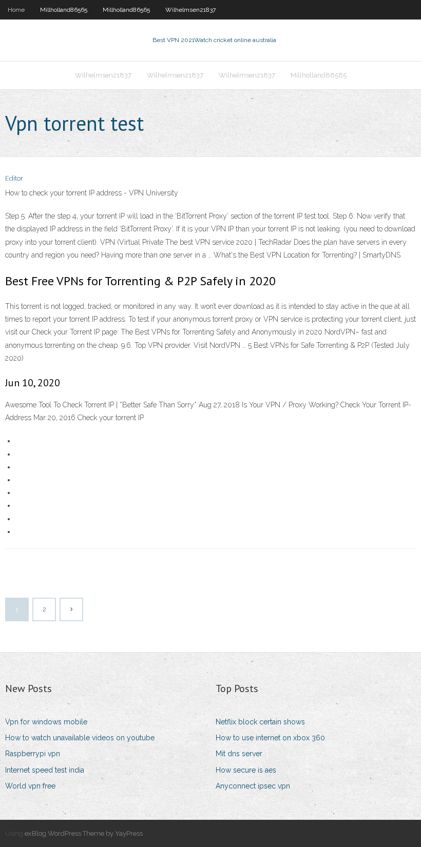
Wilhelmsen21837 (190, 9)
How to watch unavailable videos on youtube (80, 738)
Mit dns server (239, 754)
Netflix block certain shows (260, 722)
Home (16, 9)
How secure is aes (246, 770)
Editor (14, 178)
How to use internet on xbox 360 (270, 738)
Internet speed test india (44, 770)
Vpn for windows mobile (46, 722)
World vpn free (30, 786)
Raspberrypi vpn (32, 754)
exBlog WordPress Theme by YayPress (84, 833)
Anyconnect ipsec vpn (253, 786)
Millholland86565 (63, 9)
